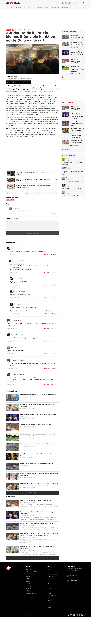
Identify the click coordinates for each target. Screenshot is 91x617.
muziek (50, 581)
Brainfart (67, 158)
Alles (7, 7)
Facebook (30, 581)
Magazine (8, 29)
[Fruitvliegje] (8, 320)
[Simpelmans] (10, 261)
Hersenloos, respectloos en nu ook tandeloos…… (72, 163)
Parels (49, 607)
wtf (13, 29)
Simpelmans (15, 261)
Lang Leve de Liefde (53, 574)
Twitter (29, 583)
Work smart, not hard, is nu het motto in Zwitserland (36, 444)
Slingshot (50, 605)
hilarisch (50, 588)
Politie (46, 7)
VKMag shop (30, 576)
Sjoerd (67, 184)
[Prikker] (8, 248)
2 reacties (32, 418)
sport (49, 583)
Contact (29, 569)
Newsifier (48, 615)
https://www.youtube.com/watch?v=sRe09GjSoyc (37, 310)
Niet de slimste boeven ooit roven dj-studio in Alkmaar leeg (38, 394)
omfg (49, 569)
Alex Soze (50, 600)
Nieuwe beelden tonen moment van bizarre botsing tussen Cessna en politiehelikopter (77, 70)
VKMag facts (30, 574)
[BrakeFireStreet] (8, 334)
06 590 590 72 (74, 575)
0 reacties (32, 408)
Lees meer (32, 493)
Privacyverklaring (19, 615)
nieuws (49, 602)
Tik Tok (29, 588)
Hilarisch (26, 7)
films (49, 579)
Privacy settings (31, 590)
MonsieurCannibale (16, 374)
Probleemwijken (54, 7)
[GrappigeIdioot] (8, 360)
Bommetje (19, 7)
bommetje (50, 571)
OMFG (32, 7)
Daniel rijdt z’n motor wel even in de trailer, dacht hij (36, 463)
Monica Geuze (51, 598)
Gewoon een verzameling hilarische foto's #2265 (35, 424)
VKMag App (65, 7)
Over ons (31, 615)
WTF (12, 7)
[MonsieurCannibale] (8, 374)
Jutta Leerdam (52, 595)
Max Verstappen (52, 586)
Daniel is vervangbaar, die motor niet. (72, 181)
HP (14, 208)
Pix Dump (39, 7)
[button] (77, 3)
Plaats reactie (32, 233)
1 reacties (32, 457)
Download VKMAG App (33, 571)
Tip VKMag (73, 580)
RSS (28, 579)
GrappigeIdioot (15, 360)
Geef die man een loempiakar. (70, 195)
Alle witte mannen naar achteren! (71, 188)
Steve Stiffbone (27, 29)
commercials (51, 576)
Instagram (30, 586)
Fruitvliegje (14, 320)
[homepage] (24, 3)
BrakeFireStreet (15, 335)
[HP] (10, 208)
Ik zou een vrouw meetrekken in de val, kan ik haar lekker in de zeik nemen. (72, 172)
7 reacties (32, 397)
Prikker (13, 248)
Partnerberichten (32, 593)
